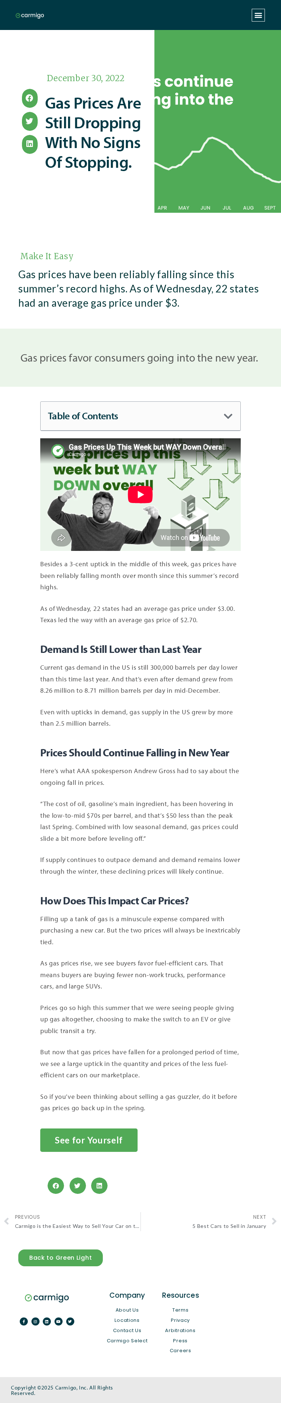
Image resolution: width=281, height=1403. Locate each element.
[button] (258, 15)
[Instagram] (35, 1321)
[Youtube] (59, 1321)
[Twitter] (70, 1321)
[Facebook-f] (24, 1321)
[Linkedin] (47, 1321)
